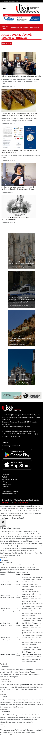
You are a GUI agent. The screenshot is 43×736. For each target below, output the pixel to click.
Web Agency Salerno (21, 502)
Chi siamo (5, 475)
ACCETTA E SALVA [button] (6, 735)
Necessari (5, 560)
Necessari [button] (3, 558)
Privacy (4, 482)
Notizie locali (7, 43)
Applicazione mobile (9, 494)
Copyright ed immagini (10, 491)
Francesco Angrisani (14, 267)
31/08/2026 (23, 267)
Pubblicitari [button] (4, 709)
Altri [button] (1, 724)
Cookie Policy (6, 484)
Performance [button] (4, 679)
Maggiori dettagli (15, 516)
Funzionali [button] (3, 664)
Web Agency (6, 502)
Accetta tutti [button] (20, 518)
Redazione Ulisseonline (15, 306)
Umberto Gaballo (13, 344)
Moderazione (6, 489)
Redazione (5, 477)
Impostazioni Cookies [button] (7, 518)
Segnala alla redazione (10, 479)
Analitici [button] (3, 694)
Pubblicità (5, 486)
